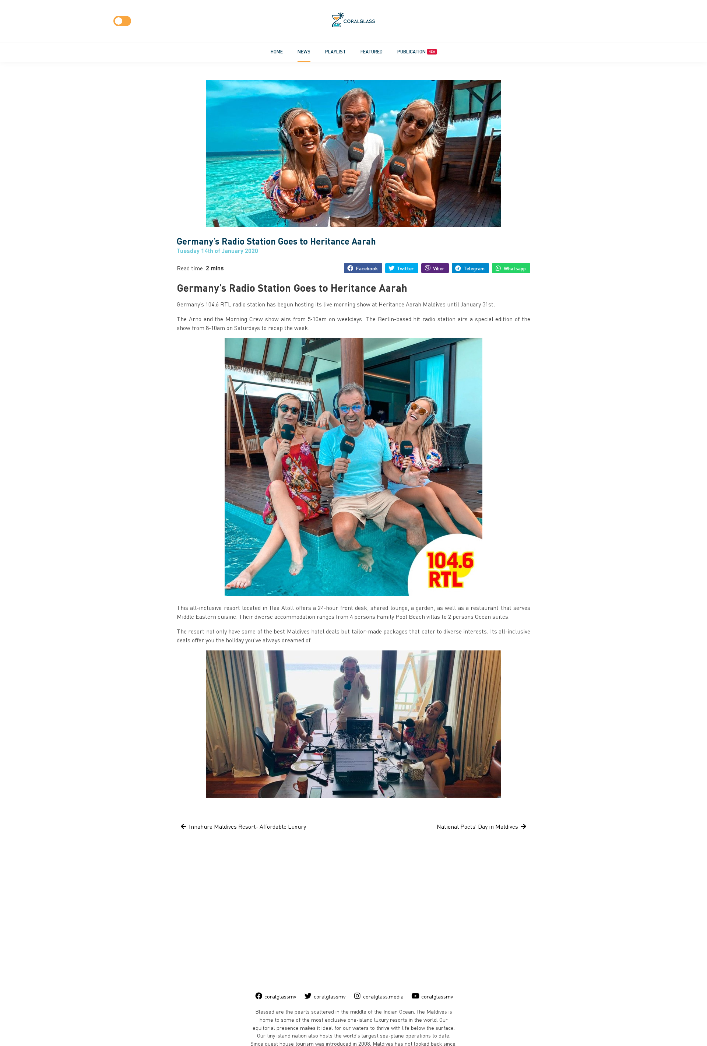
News (304, 52)
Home (277, 52)
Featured (371, 52)
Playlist (335, 52)
